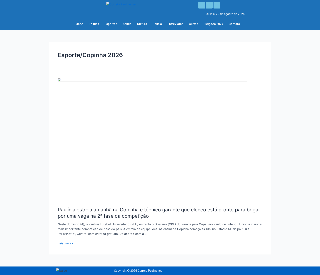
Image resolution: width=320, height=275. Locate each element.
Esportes (111, 24)
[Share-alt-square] (217, 5)
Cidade (78, 24)
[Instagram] (209, 5)
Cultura (142, 24)
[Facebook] (201, 5)
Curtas (193, 24)
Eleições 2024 (213, 24)
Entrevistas (175, 24)
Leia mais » (66, 243)
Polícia (157, 24)
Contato (234, 24)
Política (94, 24)
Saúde (127, 24)
